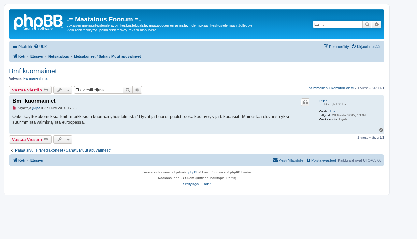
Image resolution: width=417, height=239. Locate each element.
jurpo (323, 100)
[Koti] (39, 21)
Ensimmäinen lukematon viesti (330, 88)
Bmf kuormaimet (33, 71)
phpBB (193, 172)
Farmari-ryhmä (35, 78)
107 (333, 111)
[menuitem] (40, 46)
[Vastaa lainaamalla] (305, 102)
